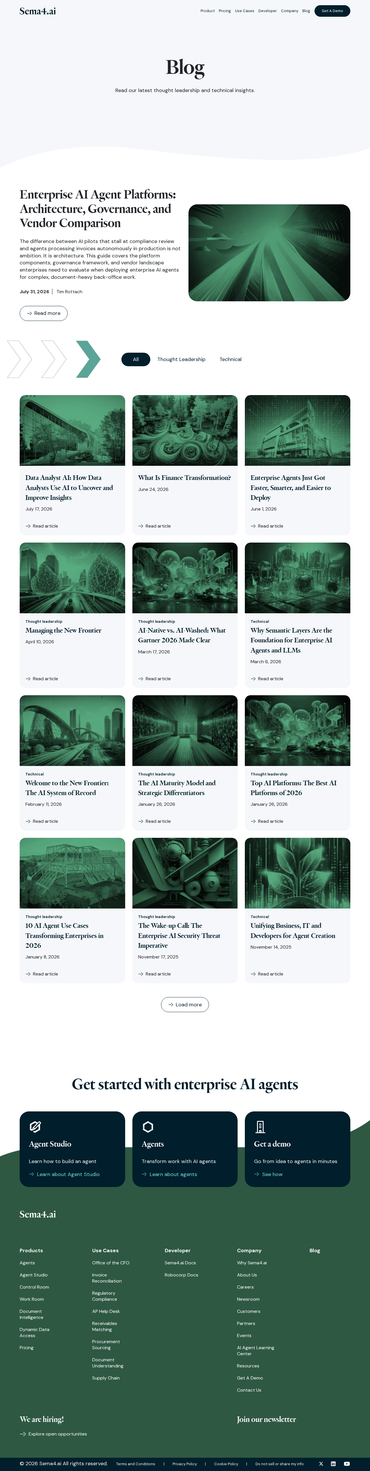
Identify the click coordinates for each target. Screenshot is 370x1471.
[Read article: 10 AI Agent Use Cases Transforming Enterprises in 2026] (72, 873)
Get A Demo (332, 10)
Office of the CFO (111, 1263)
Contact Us (249, 1390)
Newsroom (248, 1299)
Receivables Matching (104, 1326)
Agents (27, 1263)
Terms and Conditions (135, 1463)
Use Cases (244, 10)
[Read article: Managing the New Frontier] (72, 578)
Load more (189, 1004)
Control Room (34, 1287)
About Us (247, 1275)
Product (208, 10)
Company (289, 10)
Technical (230, 359)
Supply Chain (106, 1378)
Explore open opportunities (57, 1434)
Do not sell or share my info (280, 1463)
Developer (267, 10)
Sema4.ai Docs (180, 1263)
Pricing (225, 10)
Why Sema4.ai (252, 1263)
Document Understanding (107, 1363)
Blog (306, 10)
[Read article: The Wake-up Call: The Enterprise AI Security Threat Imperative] (185, 873)
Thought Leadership (181, 359)
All (136, 359)
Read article (45, 526)
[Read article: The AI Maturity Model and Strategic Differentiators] (185, 730)
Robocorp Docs (181, 1275)
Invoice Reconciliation (107, 1278)
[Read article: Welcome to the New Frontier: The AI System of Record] (72, 730)
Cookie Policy (226, 1463)
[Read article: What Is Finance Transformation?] (185, 430)
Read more (47, 313)
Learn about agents (173, 1174)
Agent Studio (34, 1275)
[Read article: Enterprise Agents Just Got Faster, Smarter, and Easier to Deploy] (297, 430)
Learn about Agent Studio (68, 1174)
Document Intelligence (31, 1314)
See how (272, 1174)
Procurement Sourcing (106, 1345)
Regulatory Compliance (104, 1296)
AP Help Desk (106, 1311)
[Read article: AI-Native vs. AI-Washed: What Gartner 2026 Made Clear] (185, 578)
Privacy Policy (185, 1463)
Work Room (32, 1299)
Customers (248, 1311)
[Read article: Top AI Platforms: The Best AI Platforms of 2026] (297, 730)
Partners (246, 1323)
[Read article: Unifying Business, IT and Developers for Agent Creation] (297, 873)
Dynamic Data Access (34, 1332)
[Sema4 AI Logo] (38, 11)
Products (31, 1250)
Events (244, 1335)
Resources (248, 1366)
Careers (245, 1287)
